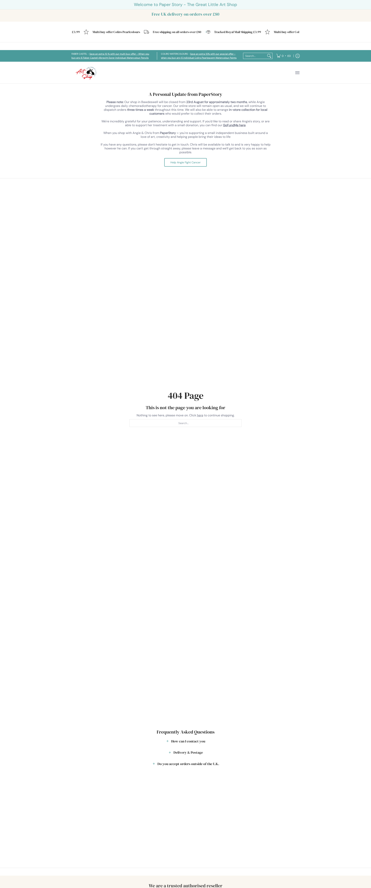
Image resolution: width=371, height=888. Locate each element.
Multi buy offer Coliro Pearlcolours (109, 32)
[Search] (269, 56)
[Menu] (297, 72)
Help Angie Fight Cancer (185, 162)
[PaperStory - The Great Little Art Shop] (86, 72)
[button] (185, 741)
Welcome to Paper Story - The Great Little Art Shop (185, 4)
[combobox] (254, 56)
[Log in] (297, 56)
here (200, 415)
